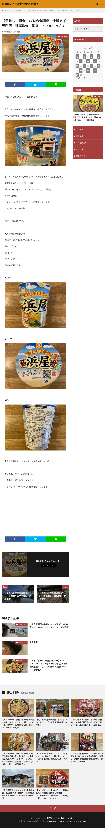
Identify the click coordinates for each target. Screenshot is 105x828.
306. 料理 (17, 32)
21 (99, 66)
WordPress (80, 821)
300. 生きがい (17, 10)
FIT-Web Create (56, 821)
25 (88, 70)
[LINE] (56, 84)
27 (95, 70)
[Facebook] (15, 84)
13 (95, 61)
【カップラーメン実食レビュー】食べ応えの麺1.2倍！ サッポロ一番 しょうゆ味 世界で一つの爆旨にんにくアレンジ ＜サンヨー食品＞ (18, 723)
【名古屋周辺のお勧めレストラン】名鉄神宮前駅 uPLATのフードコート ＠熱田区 (49, 625)
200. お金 (79, 129)
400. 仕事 (79, 149)
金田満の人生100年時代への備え (20, 4)
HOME (6, 10)
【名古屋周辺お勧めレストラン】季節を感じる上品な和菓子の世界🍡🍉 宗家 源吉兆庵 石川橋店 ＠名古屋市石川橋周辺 (18, 794)
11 (88, 61)
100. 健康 (79, 136)
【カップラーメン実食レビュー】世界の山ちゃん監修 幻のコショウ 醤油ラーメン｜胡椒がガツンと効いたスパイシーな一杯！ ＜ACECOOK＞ (52, 794)
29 (77, 75)
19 (91, 66)
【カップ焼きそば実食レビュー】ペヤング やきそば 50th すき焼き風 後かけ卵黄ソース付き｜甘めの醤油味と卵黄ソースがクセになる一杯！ (87, 757)
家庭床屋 (33, 642)
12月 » (84, 78)
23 (81, 70)
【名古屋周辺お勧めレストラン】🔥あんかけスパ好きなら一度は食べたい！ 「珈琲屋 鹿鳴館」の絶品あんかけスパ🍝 (52, 757)
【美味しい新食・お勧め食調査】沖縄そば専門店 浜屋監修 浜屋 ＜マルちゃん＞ (55, 10)
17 (84, 66)
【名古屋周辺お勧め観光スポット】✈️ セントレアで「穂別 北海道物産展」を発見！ (51, 722)
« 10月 (77, 78)
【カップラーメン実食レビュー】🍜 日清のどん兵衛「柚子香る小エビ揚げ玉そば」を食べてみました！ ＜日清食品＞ (87, 722)
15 (77, 66)
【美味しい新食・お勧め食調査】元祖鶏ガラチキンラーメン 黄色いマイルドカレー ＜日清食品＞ (87, 117)
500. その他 (80, 156)
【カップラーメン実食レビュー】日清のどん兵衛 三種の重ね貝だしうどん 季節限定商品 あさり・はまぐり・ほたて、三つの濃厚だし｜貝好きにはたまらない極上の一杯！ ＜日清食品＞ (18, 758)
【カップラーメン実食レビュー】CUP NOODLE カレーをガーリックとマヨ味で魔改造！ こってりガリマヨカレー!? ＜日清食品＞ (48, 665)
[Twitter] (35, 84)
